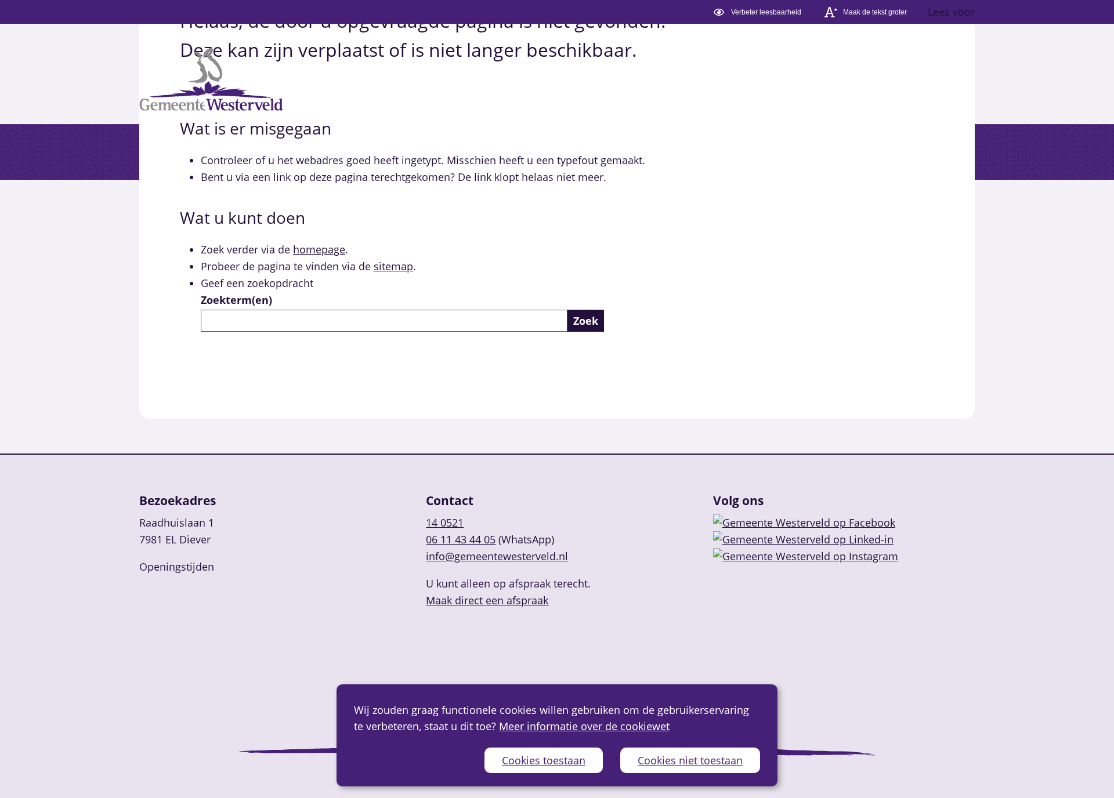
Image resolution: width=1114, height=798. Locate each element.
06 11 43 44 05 (460, 539)
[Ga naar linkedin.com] (803, 539)
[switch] (759, 12)
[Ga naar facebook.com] (804, 522)
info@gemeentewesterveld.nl (497, 556)
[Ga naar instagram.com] (805, 556)
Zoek (585, 321)
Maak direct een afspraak (487, 600)
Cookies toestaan (543, 760)
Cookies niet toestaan (690, 760)
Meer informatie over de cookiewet (584, 726)
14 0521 (445, 522)
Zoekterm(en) (236, 300)
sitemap (393, 266)
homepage (319, 249)
